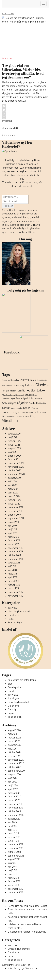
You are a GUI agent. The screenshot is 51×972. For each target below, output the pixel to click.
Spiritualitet (41, 403)
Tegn (43, 412)
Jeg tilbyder (13, 698)
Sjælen (23, 403)
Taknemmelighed (11, 412)
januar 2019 (14, 544)
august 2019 (14, 522)
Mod (28, 395)
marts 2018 (13, 581)
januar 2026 (14, 444)
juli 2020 (12, 481)
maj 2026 (13, 437)
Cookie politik (14, 687)
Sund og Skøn (15, 622)
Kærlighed (23, 390)
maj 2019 (12, 529)
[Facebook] (25, 106)
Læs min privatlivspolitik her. (22, 232)
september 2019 (16, 518)
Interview (12, 608)
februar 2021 (14, 459)
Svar (33, 408)
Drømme (24, 380)
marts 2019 (13, 537)
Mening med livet (20, 395)
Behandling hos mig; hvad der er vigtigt (27, 906)
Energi (33, 380)
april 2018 (12, 577)
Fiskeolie (9, 385)
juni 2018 (12, 570)
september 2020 (16, 474)
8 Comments (8, 135)
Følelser (30, 385)
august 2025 (14, 448)
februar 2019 (14, 540)
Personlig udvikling (24, 398)
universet (27, 416)
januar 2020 (14, 503)
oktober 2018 (14, 555)
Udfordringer (17, 416)
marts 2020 (14, 496)
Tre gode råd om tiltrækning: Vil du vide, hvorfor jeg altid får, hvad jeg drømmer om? (23, 71)
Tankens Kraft (27, 412)
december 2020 (16, 463)
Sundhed (25, 408)
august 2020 (14, 478)
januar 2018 (14, 588)
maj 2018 (12, 573)
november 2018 (15, 551)
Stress (6, 408)
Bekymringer (6, 380)
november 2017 (15, 596)
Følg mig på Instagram (25, 290)
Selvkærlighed (10, 403)
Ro (40, 398)
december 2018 (15, 548)
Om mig (25, 239)
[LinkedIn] (25, 113)
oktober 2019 (14, 514)
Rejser (11, 619)
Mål (31, 395)
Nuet (35, 395)
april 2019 (12, 533)
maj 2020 (13, 489)
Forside (11, 691)
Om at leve (7, 58)
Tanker (37, 412)
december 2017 (15, 592)
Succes (17, 408)
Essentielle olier (42, 380)
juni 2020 (12, 485)
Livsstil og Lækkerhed (19, 611)
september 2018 (16, 559)
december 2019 (15, 507)
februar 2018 (14, 585)
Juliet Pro (25, 965)
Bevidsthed (14, 380)
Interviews (13, 694)
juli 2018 (12, 566)
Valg (33, 416)
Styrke (13, 408)
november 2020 (16, 466)
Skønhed (33, 403)
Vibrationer (10, 420)
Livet (33, 390)
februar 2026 (14, 441)
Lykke (41, 390)
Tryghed (9, 417)
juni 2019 (12, 525)
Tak (37, 408)
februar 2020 (14, 500)
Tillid (4, 416)
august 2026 (14, 433)
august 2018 (14, 562)
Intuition (13, 391)
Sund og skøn (15, 717)
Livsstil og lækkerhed (18, 702)
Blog (10, 683)
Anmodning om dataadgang (22, 680)
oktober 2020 (14, 470)
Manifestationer (8, 395)
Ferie (3, 385)
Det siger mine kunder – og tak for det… (28, 931)
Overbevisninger (8, 398)
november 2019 (15, 511)
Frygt (22, 385)
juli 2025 (12, 452)
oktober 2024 (14, 455)
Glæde (40, 385)
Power (37, 399)
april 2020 (13, 492)
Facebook (11, 352)
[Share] (25, 117)
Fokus (16, 385)
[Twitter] (25, 110)
